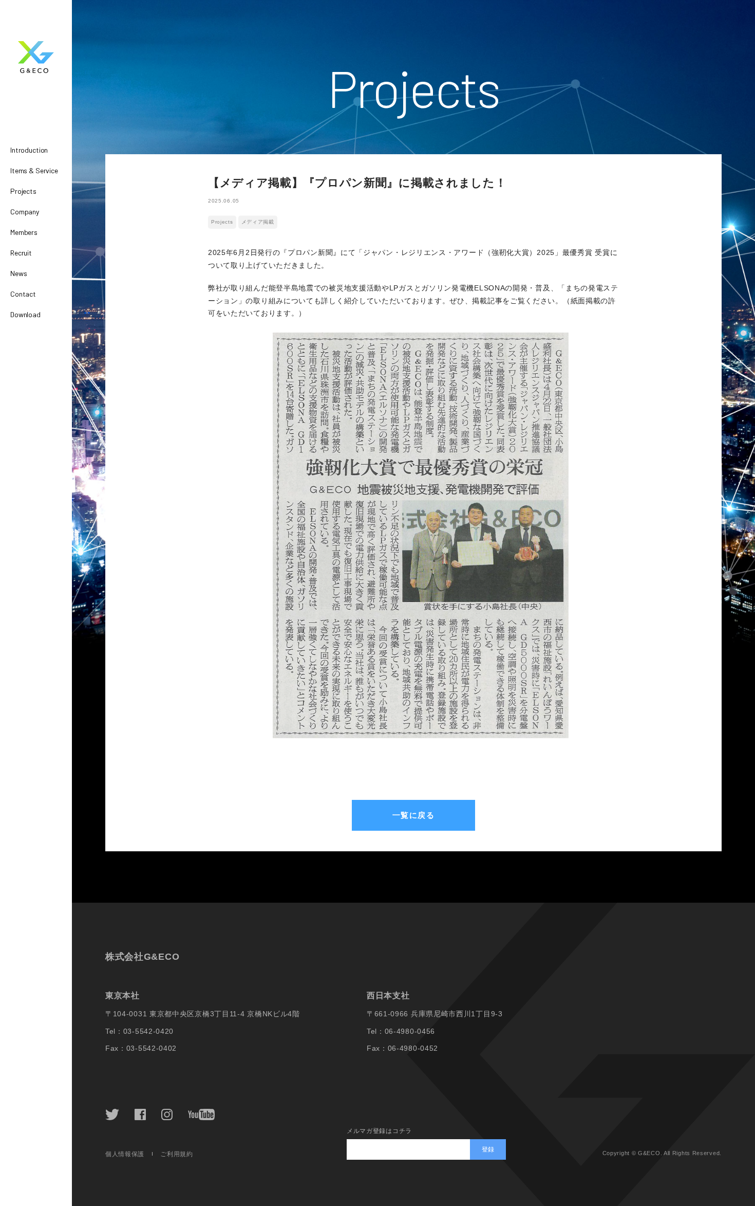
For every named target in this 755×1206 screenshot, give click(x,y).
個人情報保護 (124, 1154)
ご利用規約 (176, 1154)
